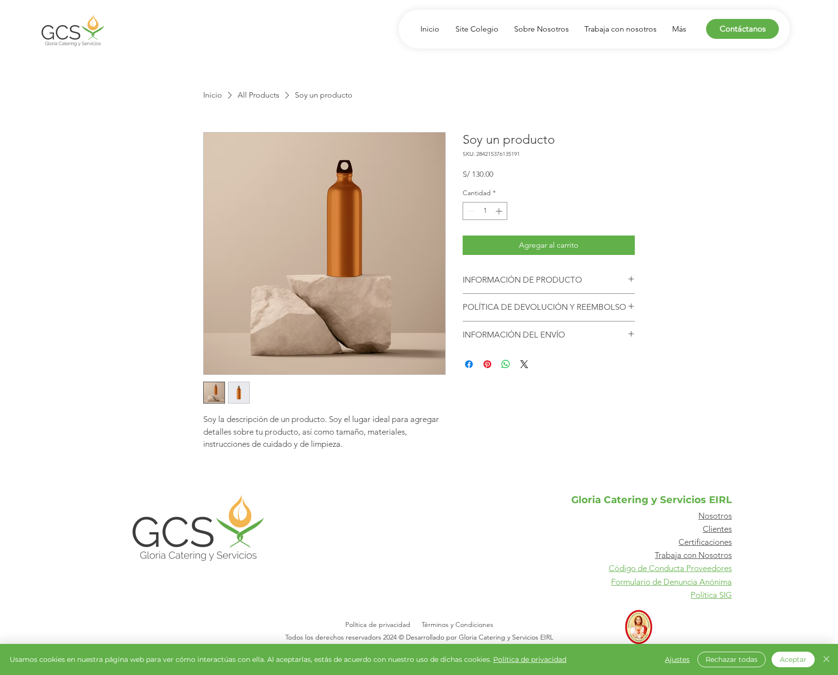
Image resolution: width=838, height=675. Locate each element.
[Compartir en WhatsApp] (506, 364)
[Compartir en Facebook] (469, 364)
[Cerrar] (826, 659)
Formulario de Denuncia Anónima (671, 582)
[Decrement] (470, 210)
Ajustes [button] (677, 659)
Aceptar (793, 659)
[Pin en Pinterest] (487, 364)
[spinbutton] (485, 210)
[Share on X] (524, 364)
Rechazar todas (731, 659)
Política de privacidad (529, 659)
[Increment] (500, 210)
